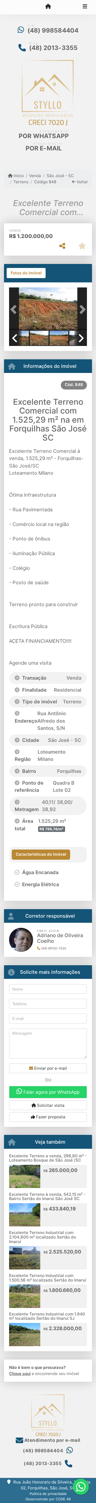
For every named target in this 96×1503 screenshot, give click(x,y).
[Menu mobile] (48, 7)
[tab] (26, 273)
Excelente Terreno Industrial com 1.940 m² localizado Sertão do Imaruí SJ (47, 1316)
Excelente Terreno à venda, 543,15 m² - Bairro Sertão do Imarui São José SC (47, 1196)
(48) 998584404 (53, 30)
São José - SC (60, 175)
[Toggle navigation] (85, 7)
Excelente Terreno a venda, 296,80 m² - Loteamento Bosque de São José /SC (48, 1158)
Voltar (81, 181)
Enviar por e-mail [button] (50, 1068)
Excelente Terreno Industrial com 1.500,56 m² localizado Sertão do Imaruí (47, 1278)
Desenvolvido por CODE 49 (48, 1499)
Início (18, 175)
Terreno (21, 181)
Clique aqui (20, 1373)
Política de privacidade (48, 1494)
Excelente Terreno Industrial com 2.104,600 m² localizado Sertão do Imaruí (42, 1237)
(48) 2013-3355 (53, 48)
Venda (35, 175)
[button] (15, 309)
